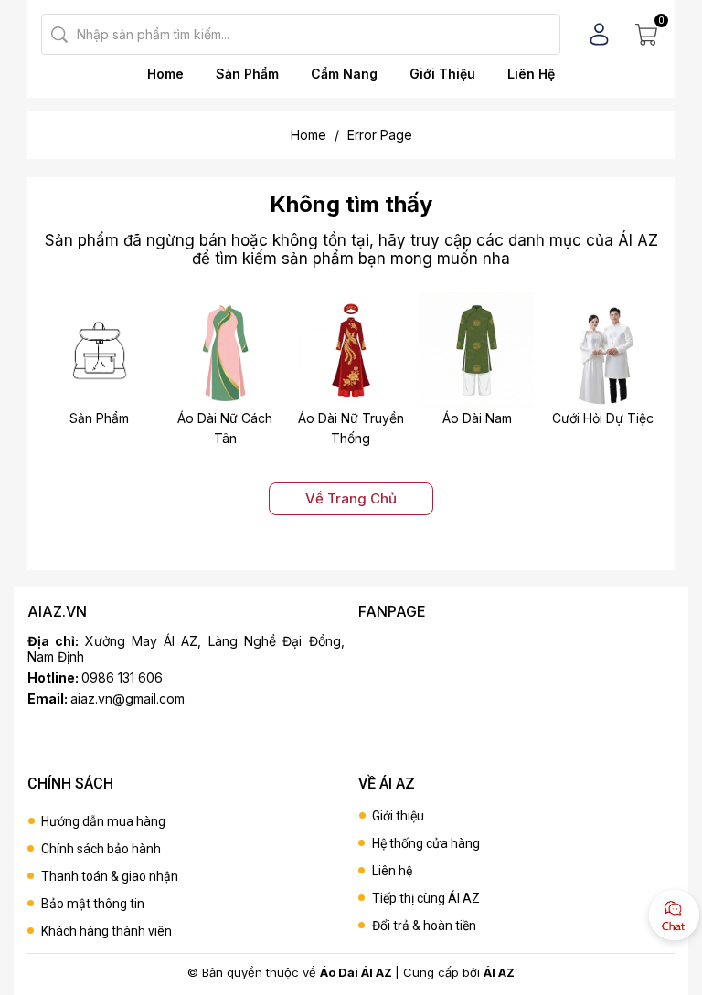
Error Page (379, 135)
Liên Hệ (531, 73)
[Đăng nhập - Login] (599, 34)
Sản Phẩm (247, 73)
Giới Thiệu (442, 73)
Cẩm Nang (344, 73)
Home (165, 73)
